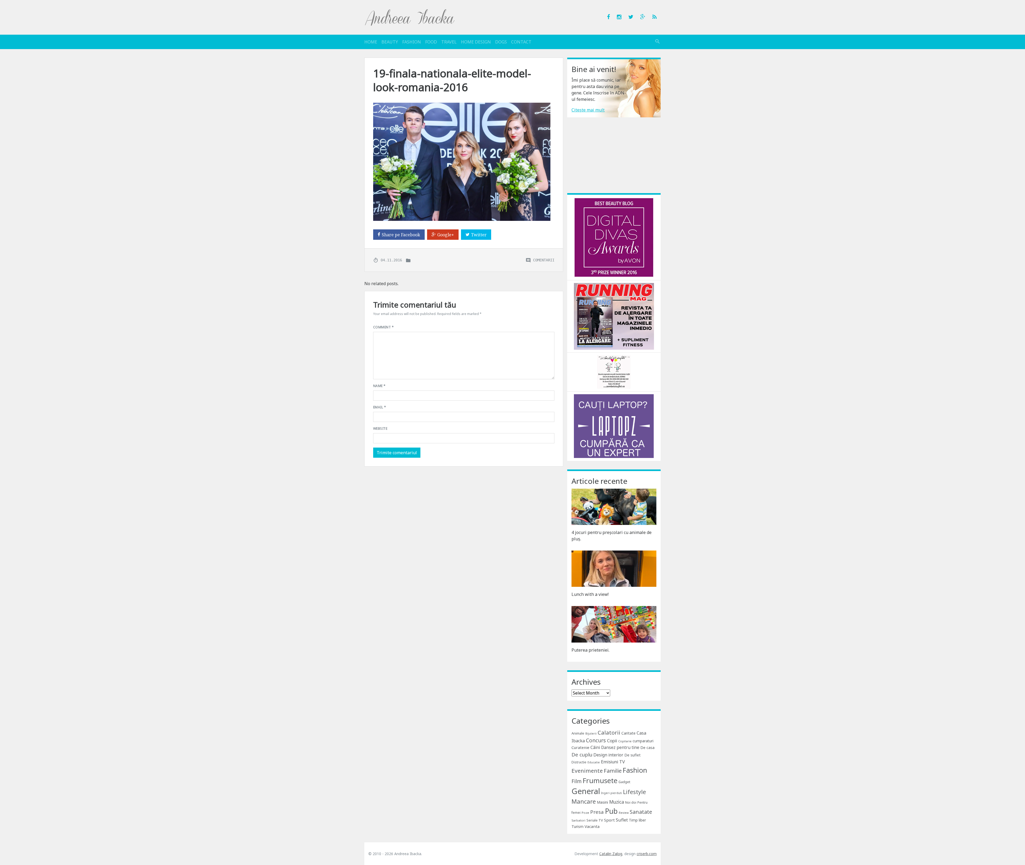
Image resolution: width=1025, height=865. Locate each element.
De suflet (632, 755)
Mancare (583, 801)
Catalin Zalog (610, 853)
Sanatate (641, 811)
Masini (602, 802)
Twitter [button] (479, 235)
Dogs (501, 42)
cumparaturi (643, 740)
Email (379, 407)
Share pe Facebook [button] (401, 235)
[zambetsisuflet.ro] (613, 371)
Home (370, 42)
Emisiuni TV (613, 762)
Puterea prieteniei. (590, 650)
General (585, 791)
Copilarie (625, 741)
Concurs (596, 740)
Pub (611, 811)
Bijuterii (591, 733)
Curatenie (580, 747)
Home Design (476, 42)
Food (431, 42)
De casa (647, 747)
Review (624, 813)
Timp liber (637, 820)
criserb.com (647, 853)
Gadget (624, 781)
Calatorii (609, 732)
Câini (595, 747)
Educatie (594, 762)
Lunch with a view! (590, 594)
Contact (521, 42)
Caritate (628, 733)
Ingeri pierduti (611, 793)
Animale (577, 733)
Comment (383, 327)
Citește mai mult (588, 110)
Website (380, 428)
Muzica (616, 802)
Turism (577, 826)
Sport (609, 820)
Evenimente (587, 770)
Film (576, 781)
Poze (585, 813)
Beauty (389, 42)
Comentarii (543, 260)
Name (379, 386)
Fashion (411, 42)
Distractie (578, 762)
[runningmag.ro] (614, 316)
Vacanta (592, 826)
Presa (597, 811)
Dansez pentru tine (620, 747)
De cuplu (581, 754)
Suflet (622, 820)
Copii (612, 741)
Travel (449, 42)
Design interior (608, 755)
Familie (613, 770)
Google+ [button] (445, 235)
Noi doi (630, 802)
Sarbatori (578, 820)
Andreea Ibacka (410, 17)
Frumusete (600, 780)
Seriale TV (594, 820)
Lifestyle (634, 792)
